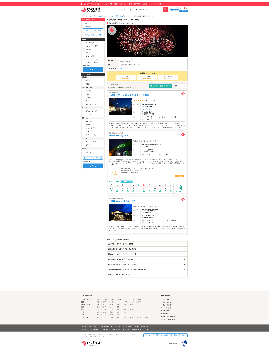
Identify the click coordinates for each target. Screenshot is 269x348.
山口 (124, 312)
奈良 (124, 309)
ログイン (184, 11)
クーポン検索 (128, 4)
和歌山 (132, 309)
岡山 (98, 312)
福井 (118, 304)
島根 (118, 312)
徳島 (98, 314)
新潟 (98, 304)
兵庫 (104, 309)
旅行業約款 (126, 329)
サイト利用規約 (95, 329)
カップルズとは (86, 326)
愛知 (98, 307)
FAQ (95, 326)
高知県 (122, 65)
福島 (139, 299)
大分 (104, 317)
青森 (106, 299)
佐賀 (124, 317)
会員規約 (106, 329)
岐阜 (111, 307)
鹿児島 (139, 317)
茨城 (126, 302)
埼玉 (112, 302)
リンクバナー (126, 326)
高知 (118, 314)
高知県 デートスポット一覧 (128, 16)
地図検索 (145, 4)
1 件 (154, 100)
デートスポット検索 (106, 4)
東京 (98, 302)
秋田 (126, 299)
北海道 (99, 299)
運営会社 (84, 329)
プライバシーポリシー (141, 326)
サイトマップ (115, 326)
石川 (111, 304)
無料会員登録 (174, 11)
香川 (104, 314)
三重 (118, 307)
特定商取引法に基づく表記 (141, 329)
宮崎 (131, 317)
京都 (111, 309)
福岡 (98, 317)
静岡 (104, 307)
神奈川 (105, 302)
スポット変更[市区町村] (93, 35)
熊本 (118, 317)
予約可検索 (137, 4)
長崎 (111, 317)
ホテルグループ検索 (155, 4)
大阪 (98, 309)
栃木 (133, 302)
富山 (104, 304)
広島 (104, 312)
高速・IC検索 (118, 4)
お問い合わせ (104, 326)
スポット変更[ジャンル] (93, 30)
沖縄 (146, 317)
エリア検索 (86, 4)
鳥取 (111, 312)
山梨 (124, 304)
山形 (133, 299)
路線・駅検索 (95, 4)
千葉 (119, 302)
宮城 (119, 299)
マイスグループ (146, 109)
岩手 (112, 299)
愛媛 (111, 314)
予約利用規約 (115, 329)
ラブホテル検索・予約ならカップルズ (94, 16)
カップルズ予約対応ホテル (161, 86)
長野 (131, 304)
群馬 (139, 302)
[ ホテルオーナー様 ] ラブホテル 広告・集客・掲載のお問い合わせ (165, 335)
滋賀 (118, 309)
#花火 (122, 68)
